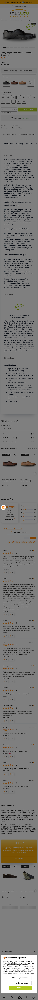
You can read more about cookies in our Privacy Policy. (18, 972)
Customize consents (20, 983)
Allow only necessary (20, 978)
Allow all (20, 988)
